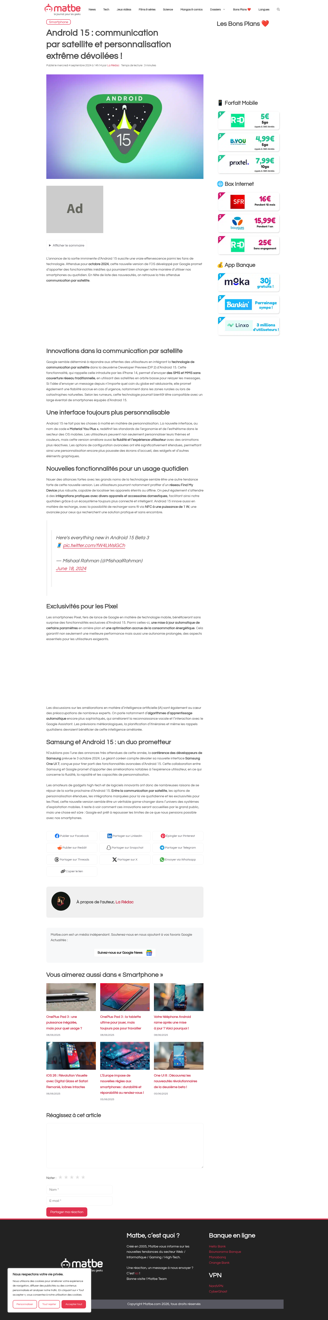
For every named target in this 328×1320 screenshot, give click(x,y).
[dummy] (74, 232)
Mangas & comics (192, 9)
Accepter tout (73, 1304)
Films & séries (147, 9)
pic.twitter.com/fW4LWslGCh (94, 545)
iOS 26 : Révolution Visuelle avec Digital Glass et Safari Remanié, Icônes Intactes (67, 1081)
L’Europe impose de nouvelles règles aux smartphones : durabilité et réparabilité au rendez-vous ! (122, 1084)
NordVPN (216, 1286)
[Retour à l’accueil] (62, 9)
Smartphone (58, 22)
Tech (106, 9)
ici (137, 1273)
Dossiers (215, 9)
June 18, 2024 (71, 568)
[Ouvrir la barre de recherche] (278, 9)
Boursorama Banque (225, 1252)
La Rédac (125, 902)
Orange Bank (219, 1263)
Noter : (51, 1178)
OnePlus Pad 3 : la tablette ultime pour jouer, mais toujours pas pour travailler (120, 1022)
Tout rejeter (49, 1304)
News (92, 9)
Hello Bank (217, 1246)
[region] (49, 1290)
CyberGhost (218, 1291)
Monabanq (217, 1257)
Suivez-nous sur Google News (120, 952)
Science (168, 9)
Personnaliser (25, 1304)
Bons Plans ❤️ (242, 9)
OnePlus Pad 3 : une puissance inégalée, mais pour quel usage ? (64, 1022)
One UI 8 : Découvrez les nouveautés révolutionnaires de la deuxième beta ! (175, 1081)
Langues (264, 9)
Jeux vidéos (124, 9)
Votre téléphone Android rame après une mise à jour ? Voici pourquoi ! (172, 1022)
